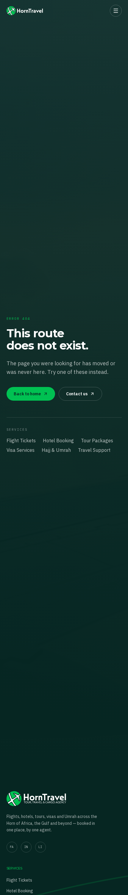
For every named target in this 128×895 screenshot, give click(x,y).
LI (40, 847)
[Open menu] (116, 11)
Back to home (27, 393)
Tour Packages (97, 440)
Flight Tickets (21, 440)
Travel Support (94, 450)
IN (26, 847)
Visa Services (21, 450)
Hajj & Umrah (56, 450)
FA (12, 847)
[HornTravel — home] (25, 10)
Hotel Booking (58, 440)
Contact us (77, 393)
